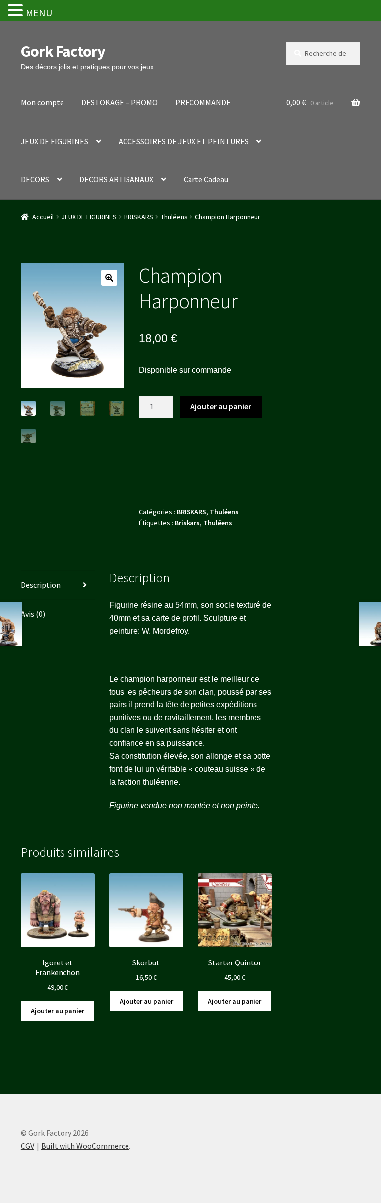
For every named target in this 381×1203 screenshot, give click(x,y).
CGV (27, 1146)
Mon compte (42, 102)
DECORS (35, 179)
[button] (109, 278)
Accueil (43, 216)
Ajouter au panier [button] (57, 1010)
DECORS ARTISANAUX (116, 179)
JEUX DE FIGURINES (54, 141)
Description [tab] (41, 585)
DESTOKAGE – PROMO (119, 102)
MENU (39, 12)
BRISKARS (138, 216)
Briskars (187, 522)
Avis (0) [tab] (33, 614)
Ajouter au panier (220, 406)
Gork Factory (63, 51)
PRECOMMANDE (203, 102)
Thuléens (174, 216)
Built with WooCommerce (85, 1146)
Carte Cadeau (206, 179)
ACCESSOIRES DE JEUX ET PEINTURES (184, 141)
